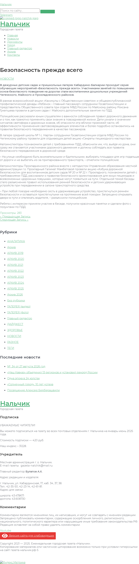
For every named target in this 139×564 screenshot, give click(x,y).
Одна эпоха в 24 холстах (23, 378)
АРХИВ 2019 (15, 253)
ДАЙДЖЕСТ (15, 324)
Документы (14, 42)
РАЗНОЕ (13, 342)
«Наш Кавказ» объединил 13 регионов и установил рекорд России (52, 372)
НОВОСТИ (7, 78)
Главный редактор (19, 48)
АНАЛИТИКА (16, 241)
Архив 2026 (15, 294)
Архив (11, 51)
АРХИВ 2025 (15, 288)
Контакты (13, 55)
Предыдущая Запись (15, 216)
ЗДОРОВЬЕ (15, 330)
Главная (12, 35)
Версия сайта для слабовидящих (31, 535)
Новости (13, 38)
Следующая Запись (14, 219)
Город (11, 45)
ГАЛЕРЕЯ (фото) (18, 312)
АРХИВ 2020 (15, 259)
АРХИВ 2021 (15, 265)
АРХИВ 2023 (15, 276)
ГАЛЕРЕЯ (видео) (19, 306)
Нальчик (6, 4)
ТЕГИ (10, 348)
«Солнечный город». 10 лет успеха (30, 384)
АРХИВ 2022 (15, 271)
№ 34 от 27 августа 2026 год (26, 366)
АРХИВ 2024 (15, 282)
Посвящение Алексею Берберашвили (33, 390)
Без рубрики (16, 300)
